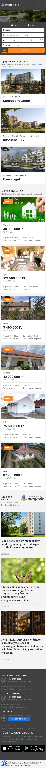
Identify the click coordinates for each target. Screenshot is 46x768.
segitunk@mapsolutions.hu (19, 715)
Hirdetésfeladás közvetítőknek (14, 707)
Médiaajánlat (15, 764)
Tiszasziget (8, 225)
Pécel (5, 471)
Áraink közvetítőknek (10, 704)
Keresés (26, 50)
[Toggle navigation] (41, 5)
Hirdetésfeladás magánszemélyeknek (17, 689)
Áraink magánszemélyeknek (13, 686)
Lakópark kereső (37, 64)
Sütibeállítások (25, 765)
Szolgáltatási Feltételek (34, 762)
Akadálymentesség (7, 765)
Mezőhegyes (8, 323)
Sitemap (17, 765)
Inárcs (5, 422)
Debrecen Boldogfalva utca (14, 175)
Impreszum (22, 762)
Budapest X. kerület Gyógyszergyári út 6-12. (21, 136)
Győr (5, 274)
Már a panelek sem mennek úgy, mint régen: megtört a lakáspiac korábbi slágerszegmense (21, 544)
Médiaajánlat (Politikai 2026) (29, 764)
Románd (6, 373)
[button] (4, 763)
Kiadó (32, 25)
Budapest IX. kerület (11, 97)
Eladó (16, 25)
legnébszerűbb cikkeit (9, 505)
